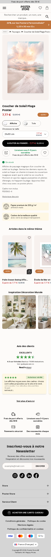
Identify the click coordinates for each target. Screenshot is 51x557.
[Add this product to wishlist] (45, 152)
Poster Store (32, 550)
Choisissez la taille (10, 129)
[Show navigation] (4, 8)
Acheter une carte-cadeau (27, 512)
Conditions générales (15, 521)
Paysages (16, 32)
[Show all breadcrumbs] (5, 31)
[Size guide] (6, 152)
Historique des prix (10, 196)
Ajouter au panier (25, 143)
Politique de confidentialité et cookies (25, 529)
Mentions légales (25, 525)
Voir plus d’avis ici (26, 401)
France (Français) (26, 544)
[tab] (40, 8)
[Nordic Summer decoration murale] (19, 312)
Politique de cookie (37, 521)
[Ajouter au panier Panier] (29, 271)
